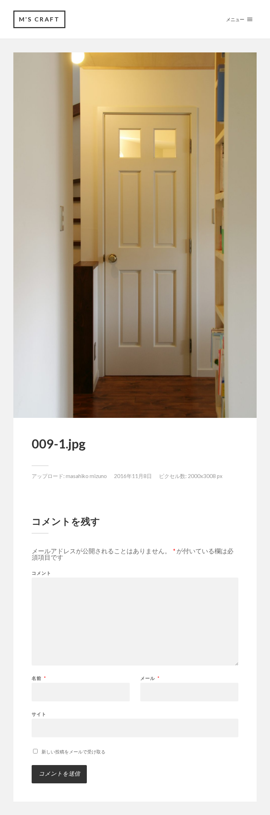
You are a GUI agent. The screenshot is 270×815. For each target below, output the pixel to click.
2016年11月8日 (133, 476)
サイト (39, 714)
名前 (39, 678)
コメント (41, 573)
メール (150, 678)
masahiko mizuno (86, 476)
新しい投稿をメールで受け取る (73, 751)
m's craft (39, 19)
